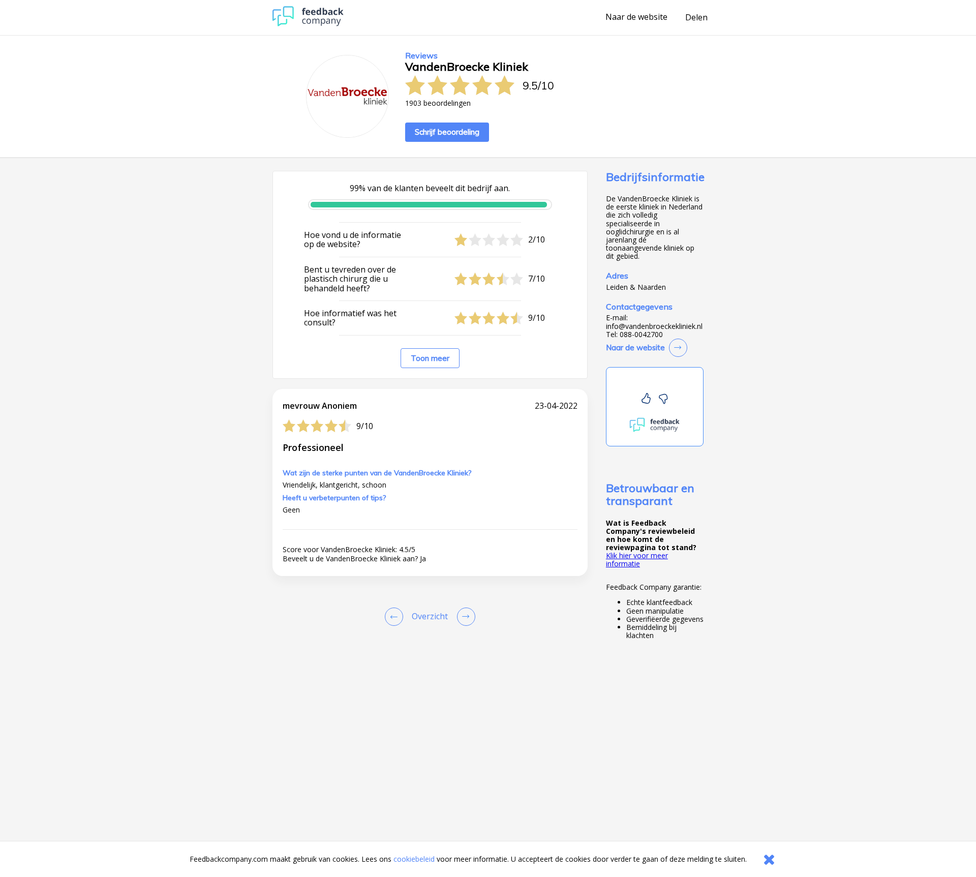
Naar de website (636, 17)
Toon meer (430, 358)
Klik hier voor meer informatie (637, 559)
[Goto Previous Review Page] (396, 617)
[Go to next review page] (464, 617)
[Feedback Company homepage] (308, 23)
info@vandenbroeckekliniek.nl (654, 326)
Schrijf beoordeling (447, 132)
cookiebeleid (414, 859)
